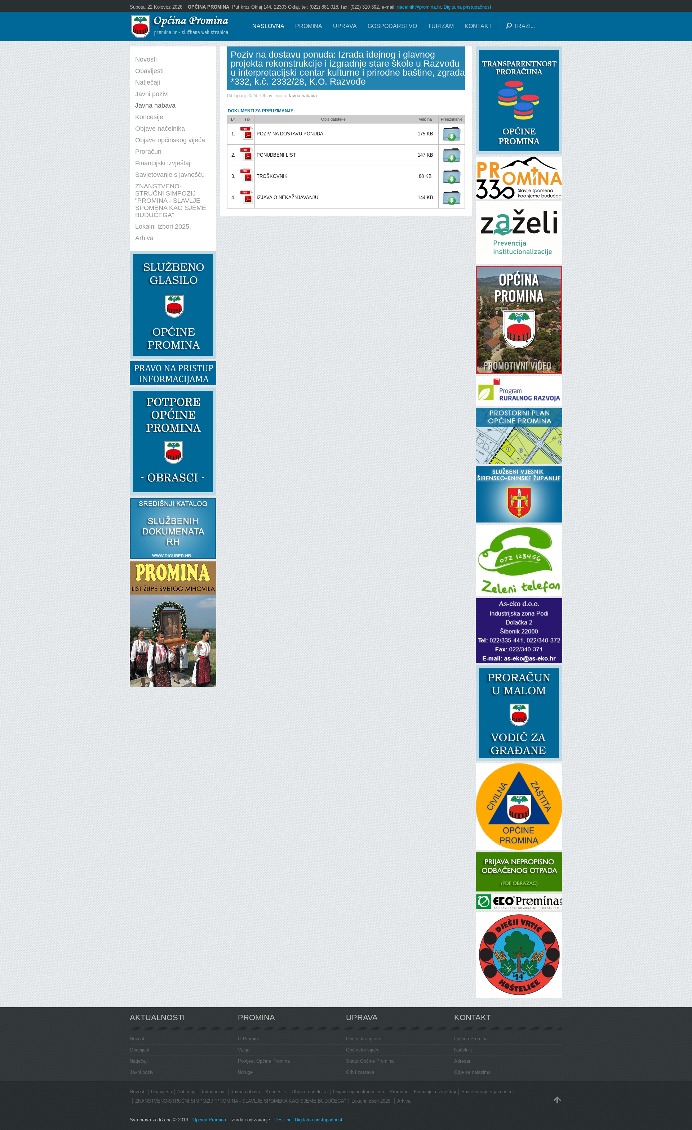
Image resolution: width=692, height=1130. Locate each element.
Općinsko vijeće (363, 1050)
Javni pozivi (142, 1072)
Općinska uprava (363, 1038)
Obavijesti (140, 1050)
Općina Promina (471, 1038)
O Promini (248, 1038)
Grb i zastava (360, 1072)
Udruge (245, 1072)
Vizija (243, 1050)
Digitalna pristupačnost (467, 7)
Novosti (138, 1038)
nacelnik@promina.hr (419, 7)
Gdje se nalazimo (472, 1072)
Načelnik (463, 1050)
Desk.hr (282, 1119)
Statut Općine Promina (370, 1061)
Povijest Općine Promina (264, 1061)
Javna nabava (302, 95)
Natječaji (139, 1061)
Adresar (462, 1061)
